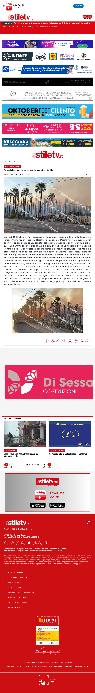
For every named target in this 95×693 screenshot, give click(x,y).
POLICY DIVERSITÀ (15, 587)
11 (35, 465)
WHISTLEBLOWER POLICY (18, 602)
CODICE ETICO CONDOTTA (18, 577)
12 (38, 465)
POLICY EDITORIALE (15, 572)
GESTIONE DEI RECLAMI (17, 597)
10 (32, 465)
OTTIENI (78, 6)
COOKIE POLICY (14, 607)
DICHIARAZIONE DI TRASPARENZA (21, 592)
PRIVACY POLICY (14, 582)
